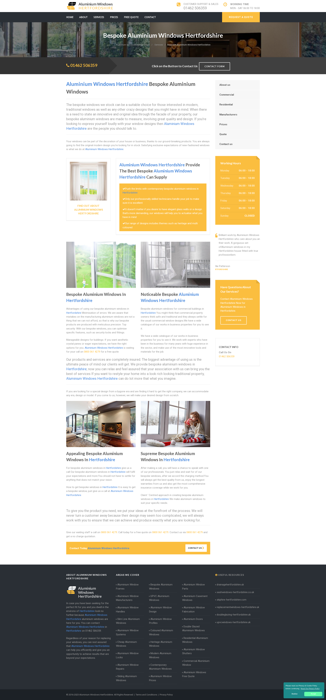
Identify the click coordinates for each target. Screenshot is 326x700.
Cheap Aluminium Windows (126, 643)
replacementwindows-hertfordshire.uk (238, 607)
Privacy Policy (166, 694)
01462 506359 (195, 8)
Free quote (131, 17)
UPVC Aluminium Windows (159, 598)
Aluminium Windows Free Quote (194, 674)
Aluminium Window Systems (127, 632)
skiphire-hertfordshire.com (231, 599)
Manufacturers (228, 114)
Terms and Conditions (146, 694)
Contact (150, 17)
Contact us (225, 144)
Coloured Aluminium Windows (161, 632)
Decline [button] (294, 694)
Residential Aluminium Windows (195, 640)
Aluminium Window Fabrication (193, 609)
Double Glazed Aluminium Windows (193, 628)
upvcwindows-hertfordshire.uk (233, 622)
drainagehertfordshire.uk (230, 584)
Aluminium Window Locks (127, 655)
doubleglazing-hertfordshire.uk (234, 614)
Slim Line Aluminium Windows (128, 621)
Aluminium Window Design (160, 609)
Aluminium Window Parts (193, 586)
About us (224, 84)
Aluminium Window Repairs (127, 666)
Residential (226, 104)
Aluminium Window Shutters (193, 651)
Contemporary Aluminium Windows (160, 666)
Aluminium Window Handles (127, 609)
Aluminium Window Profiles (160, 621)
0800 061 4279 (92, 351)
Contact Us (195, 548)
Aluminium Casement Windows (194, 598)
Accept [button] (313, 694)
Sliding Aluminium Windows (126, 678)
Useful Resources (231, 574)
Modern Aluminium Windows (160, 655)
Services (99, 17)
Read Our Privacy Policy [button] (310, 688)
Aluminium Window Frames (127, 586)
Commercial (226, 94)
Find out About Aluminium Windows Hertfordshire (88, 209)
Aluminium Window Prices (160, 678)
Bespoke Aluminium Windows (161, 586)
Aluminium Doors (193, 619)
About (83, 17)
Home (69, 17)
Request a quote (241, 17)
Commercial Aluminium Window (196, 662)
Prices (114, 17)
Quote (223, 134)
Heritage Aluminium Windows (160, 643)
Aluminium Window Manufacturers (127, 598)
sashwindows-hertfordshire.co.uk (235, 592)
